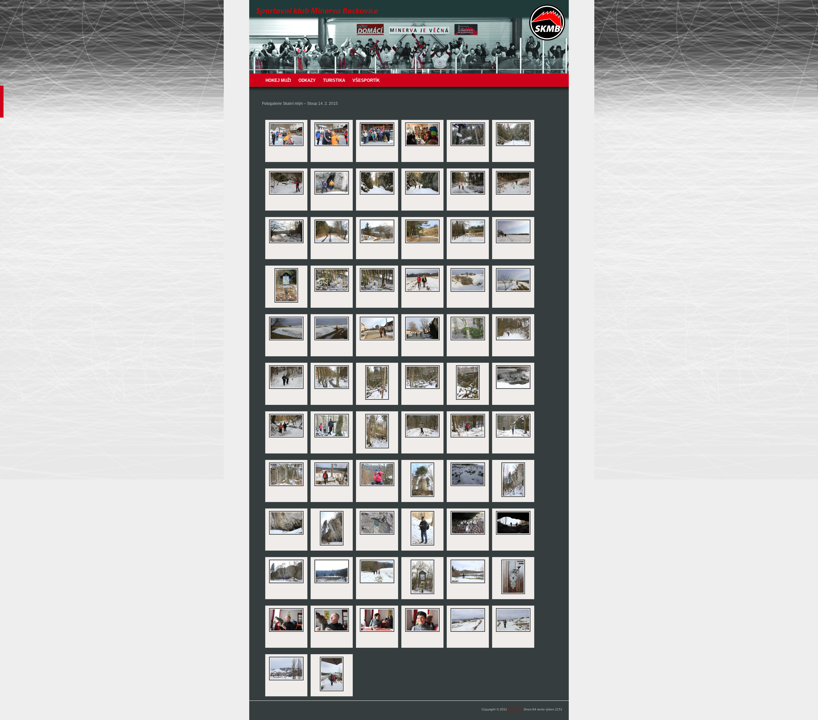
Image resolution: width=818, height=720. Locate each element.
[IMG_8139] (332, 437)
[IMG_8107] (513, 242)
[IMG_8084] (377, 145)
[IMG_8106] (468, 242)
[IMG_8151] (332, 485)
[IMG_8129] (332, 388)
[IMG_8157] (513, 496)
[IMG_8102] (332, 242)
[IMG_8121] (377, 291)
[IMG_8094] (377, 194)
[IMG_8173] (513, 631)
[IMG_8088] (468, 145)
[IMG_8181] (422, 631)
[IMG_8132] (467, 399)
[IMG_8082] (332, 145)
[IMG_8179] (332, 631)
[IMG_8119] (332, 291)
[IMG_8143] (377, 447)
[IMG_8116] (422, 339)
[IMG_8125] (468, 339)
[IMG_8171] (422, 593)
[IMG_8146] (468, 437)
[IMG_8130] (377, 399)
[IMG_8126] (513, 339)
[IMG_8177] (513, 593)
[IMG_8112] (286, 339)
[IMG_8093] (332, 194)
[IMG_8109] (422, 291)
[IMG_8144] (422, 437)
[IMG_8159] (331, 545)
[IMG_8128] (286, 388)
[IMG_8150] (286, 485)
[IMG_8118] (286, 302)
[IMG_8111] (513, 291)
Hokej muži (278, 80)
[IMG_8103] (377, 242)
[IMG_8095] (422, 194)
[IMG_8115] (377, 339)
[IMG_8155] (468, 485)
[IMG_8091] (513, 145)
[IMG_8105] (422, 242)
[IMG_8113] (332, 339)
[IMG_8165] (286, 582)
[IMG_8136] (513, 388)
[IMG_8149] (513, 437)
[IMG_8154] (422, 496)
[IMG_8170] (377, 582)
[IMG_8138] (286, 437)
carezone (515, 709)
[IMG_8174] (286, 679)
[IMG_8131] (422, 388)
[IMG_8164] (513, 534)
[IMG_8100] (513, 194)
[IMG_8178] (286, 631)
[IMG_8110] (468, 291)
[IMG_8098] (468, 194)
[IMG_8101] (286, 242)
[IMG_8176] (468, 582)
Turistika (334, 80)
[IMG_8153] (377, 485)
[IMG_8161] (422, 545)
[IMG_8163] (468, 534)
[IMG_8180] (377, 631)
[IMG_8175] (331, 690)
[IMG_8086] (422, 145)
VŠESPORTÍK (366, 80)
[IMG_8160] (377, 534)
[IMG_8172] (468, 631)
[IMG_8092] (286, 194)
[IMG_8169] (332, 582)
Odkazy (307, 80)
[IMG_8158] (286, 534)
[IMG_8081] (286, 145)
